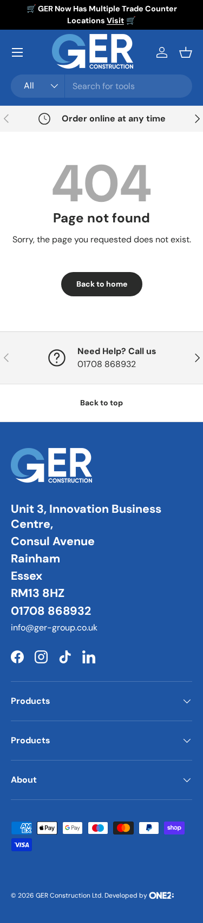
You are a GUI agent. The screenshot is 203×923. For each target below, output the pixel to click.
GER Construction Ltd (69, 895)
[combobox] (101, 86)
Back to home (101, 284)
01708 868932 (51, 611)
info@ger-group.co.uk (54, 627)
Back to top (101, 403)
